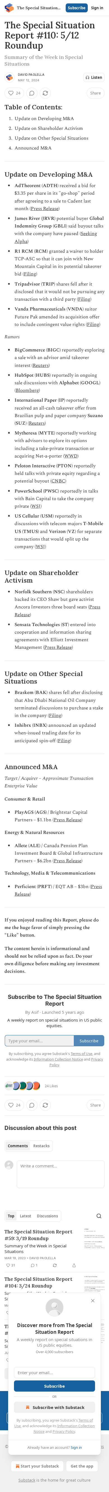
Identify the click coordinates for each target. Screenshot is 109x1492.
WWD (70, 456)
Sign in (97, 7)
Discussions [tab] (47, 1216)
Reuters (41, 365)
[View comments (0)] (31, 93)
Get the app (82, 1466)
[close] (92, 1300)
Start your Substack (40, 1466)
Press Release (44, 208)
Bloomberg (27, 390)
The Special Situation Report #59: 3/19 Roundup (38, 1235)
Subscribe (77, 7)
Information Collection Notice (58, 1059)
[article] (54, 1248)
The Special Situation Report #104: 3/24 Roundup (38, 1282)
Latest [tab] (25, 1216)
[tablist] (28, 1145)
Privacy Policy (64, 1431)
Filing (30, 274)
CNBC (58, 481)
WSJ (36, 506)
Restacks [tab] (41, 1145)
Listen (96, 77)
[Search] (99, 1216)
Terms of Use (81, 1053)
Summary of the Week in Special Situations (35, 1248)
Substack (26, 1480)
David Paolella (31, 75)
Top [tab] (11, 1216)
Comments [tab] (18, 1145)
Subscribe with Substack (58, 1407)
